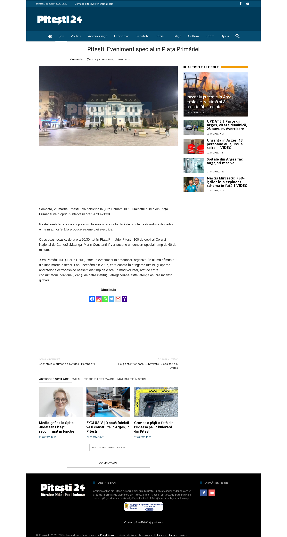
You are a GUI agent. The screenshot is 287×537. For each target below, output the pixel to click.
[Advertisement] (108, 179)
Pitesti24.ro (79, 59)
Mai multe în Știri (131, 379)
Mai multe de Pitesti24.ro (93, 379)
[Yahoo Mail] (124, 297)
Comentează (108, 463)
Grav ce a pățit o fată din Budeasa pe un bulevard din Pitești (154, 427)
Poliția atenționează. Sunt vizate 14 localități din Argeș (148, 363)
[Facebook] (240, 4)
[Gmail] (118, 297)
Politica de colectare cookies (170, 535)
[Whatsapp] (105, 297)
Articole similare (54, 379)
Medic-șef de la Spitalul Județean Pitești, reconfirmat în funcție (58, 427)
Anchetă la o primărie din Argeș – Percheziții (67, 361)
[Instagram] (99, 297)
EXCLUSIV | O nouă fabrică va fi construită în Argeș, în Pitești (107, 427)
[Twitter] (111, 297)
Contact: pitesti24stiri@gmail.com (94, 3)
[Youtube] (248, 4)
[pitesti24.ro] (60, 13)
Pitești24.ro (107, 535)
